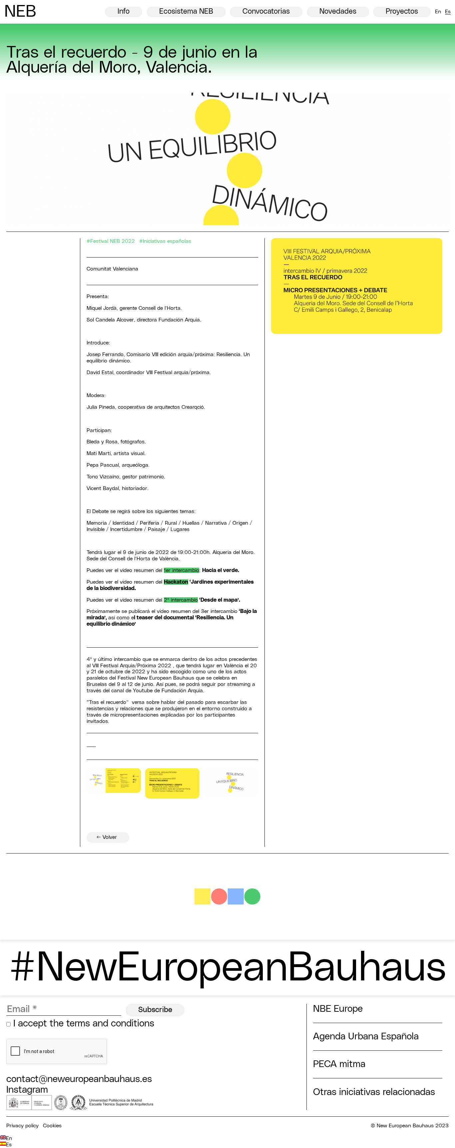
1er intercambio (181, 570)
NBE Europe (338, 1009)
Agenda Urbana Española (366, 1036)
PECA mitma (339, 1064)
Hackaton (176, 582)
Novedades (337, 11)
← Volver (107, 837)
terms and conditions (110, 1023)
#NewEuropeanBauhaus (227, 968)
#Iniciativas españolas (165, 241)
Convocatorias (266, 11)
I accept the (82, 1023)
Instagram (27, 1090)
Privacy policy (22, 1125)
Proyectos (402, 11)
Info (124, 11)
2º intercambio (181, 600)
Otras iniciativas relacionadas (374, 1092)
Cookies (52, 1125)
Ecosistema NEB (186, 11)
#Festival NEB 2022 (111, 241)
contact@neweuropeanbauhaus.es (79, 1079)
